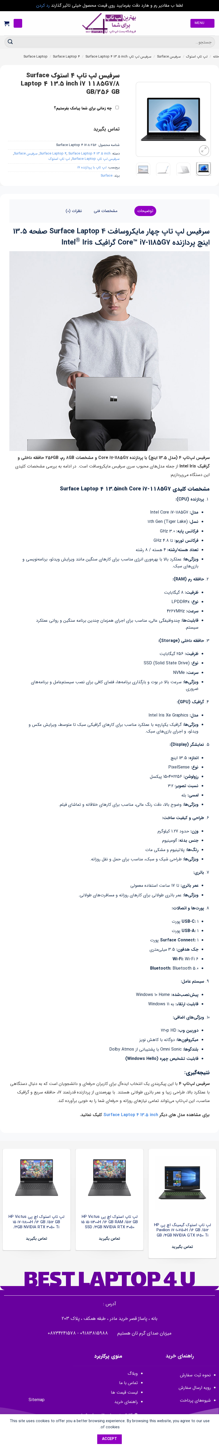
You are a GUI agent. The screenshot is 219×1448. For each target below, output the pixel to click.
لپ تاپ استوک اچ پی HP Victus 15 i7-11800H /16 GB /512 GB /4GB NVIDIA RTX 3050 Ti (36, 1222)
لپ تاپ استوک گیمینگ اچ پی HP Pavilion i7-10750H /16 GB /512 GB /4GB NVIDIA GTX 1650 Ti (182, 1230)
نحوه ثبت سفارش (195, 1375)
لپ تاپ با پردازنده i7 (92, 167)
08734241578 (62, 1333)
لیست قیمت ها (124, 1392)
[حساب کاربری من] (18, 23)
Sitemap (37, 1400)
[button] (202, 23)
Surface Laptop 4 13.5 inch (106, 56)
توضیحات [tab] (145, 211)
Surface (106, 175)
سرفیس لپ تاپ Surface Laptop (96, 159)
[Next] (140, 119)
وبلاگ (133, 1373)
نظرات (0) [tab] (74, 211)
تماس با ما (128, 1383)
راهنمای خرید (125, 1401)
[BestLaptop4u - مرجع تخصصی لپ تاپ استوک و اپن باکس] (109, 23)
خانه (216, 56)
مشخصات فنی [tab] (106, 211)
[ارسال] (10, 42)
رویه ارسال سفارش (195, 1387)
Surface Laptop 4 (66, 56)
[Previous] (203, 119)
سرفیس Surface (169, 56)
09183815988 (94, 1333)
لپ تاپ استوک (197, 56)
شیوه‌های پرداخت (195, 1400)
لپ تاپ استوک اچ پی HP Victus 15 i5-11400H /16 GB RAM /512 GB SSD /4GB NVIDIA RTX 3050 (109, 1222)
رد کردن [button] (43, 5)
